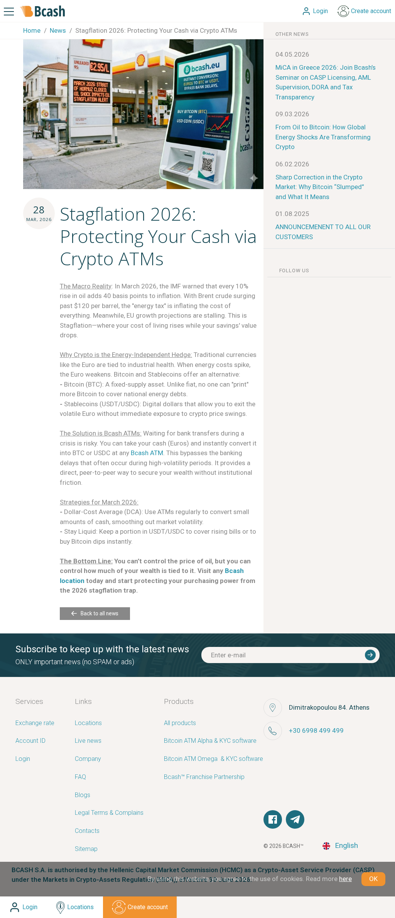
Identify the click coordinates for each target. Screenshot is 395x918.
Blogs (82, 795)
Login (22, 759)
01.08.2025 (292, 214)
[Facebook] (272, 819)
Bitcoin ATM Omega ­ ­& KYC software (213, 759)
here (345, 879)
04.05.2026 (292, 54)
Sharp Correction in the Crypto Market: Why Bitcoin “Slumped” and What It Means (319, 187)
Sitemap (86, 849)
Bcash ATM (147, 453)
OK (373, 879)
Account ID (30, 741)
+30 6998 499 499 (316, 730)
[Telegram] (295, 819)
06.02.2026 (292, 164)
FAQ (80, 777)
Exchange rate (34, 723)
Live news (88, 741)
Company (88, 759)
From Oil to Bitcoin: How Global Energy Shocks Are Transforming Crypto (323, 137)
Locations (88, 723)
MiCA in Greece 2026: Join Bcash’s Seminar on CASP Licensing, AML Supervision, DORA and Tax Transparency (325, 82)
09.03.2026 (292, 114)
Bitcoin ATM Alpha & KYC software (210, 741)
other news (292, 34)
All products (180, 723)
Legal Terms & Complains (109, 813)
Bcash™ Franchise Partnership (204, 777)
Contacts (87, 831)
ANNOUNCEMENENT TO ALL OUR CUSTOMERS (323, 232)
